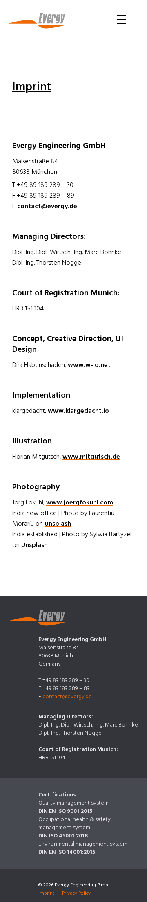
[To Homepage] (37, 20)
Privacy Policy (76, 893)
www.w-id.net (89, 364)
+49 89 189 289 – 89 (66, 688)
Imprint (46, 893)
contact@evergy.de (47, 206)
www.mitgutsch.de (91, 456)
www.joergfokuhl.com (79, 502)
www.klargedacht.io (78, 410)
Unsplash (58, 523)
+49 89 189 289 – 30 (65, 680)
